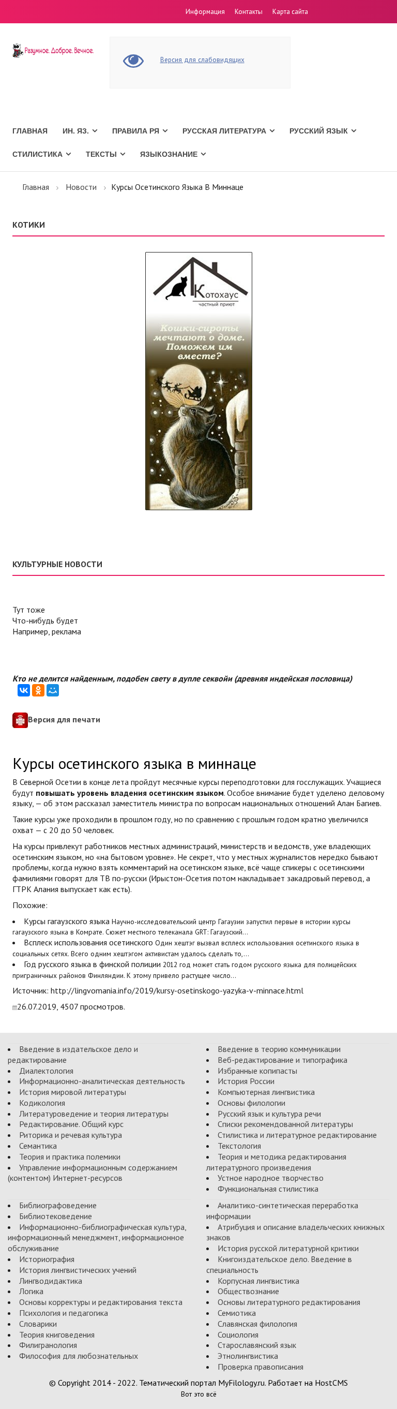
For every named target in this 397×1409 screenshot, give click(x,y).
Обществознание (248, 1291)
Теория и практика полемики (69, 1156)
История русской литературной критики (288, 1248)
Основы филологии (251, 1102)
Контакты (249, 11)
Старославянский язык (257, 1345)
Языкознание (168, 154)
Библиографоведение (58, 1205)
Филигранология (48, 1345)
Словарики (38, 1323)
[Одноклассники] (38, 690)
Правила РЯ (135, 131)
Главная (30, 131)
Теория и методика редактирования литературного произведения (276, 1162)
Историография (46, 1259)
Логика (31, 1291)
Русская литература (224, 131)
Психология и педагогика (63, 1313)
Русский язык (318, 131)
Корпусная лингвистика (258, 1280)
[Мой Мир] (53, 690)
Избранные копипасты (257, 1070)
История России (246, 1081)
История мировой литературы (72, 1092)
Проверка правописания (260, 1366)
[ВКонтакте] (24, 690)
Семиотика (237, 1313)
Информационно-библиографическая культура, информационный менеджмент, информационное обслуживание (97, 1238)
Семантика (38, 1145)
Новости (81, 187)
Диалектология (46, 1070)
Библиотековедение (55, 1216)
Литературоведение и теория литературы (94, 1113)
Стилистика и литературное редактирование (297, 1135)
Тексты (101, 154)
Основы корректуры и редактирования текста (100, 1302)
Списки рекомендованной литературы (285, 1124)
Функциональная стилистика (268, 1188)
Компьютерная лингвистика (266, 1092)
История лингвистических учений (77, 1270)
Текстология (239, 1145)
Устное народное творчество (271, 1178)
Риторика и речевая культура (70, 1135)
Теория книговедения (57, 1334)
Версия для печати (64, 719)
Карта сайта (290, 11)
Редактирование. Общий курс (71, 1124)
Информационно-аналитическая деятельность (102, 1081)
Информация (205, 11)
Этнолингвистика (248, 1356)
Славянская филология (257, 1323)
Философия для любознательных (78, 1356)
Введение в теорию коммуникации (279, 1049)
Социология (238, 1334)
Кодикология (42, 1102)
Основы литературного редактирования (289, 1302)
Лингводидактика (50, 1280)
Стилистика (37, 154)
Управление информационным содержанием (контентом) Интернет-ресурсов (92, 1172)
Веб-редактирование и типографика (282, 1060)
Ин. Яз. (76, 131)
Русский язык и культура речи (269, 1113)
